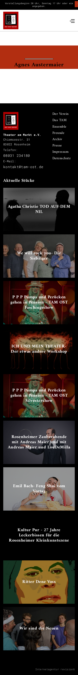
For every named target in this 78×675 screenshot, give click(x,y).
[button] (72, 20)
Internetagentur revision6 (55, 669)
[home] (10, 20)
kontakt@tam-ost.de (23, 166)
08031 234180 (16, 155)
